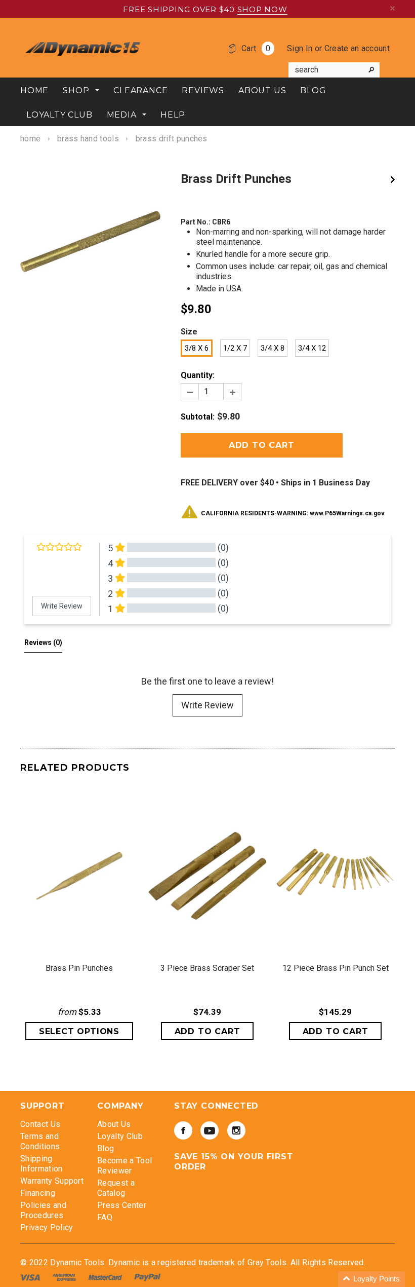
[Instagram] (236, 1130)
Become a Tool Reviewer (124, 1166)
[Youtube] (209, 1130)
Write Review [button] (61, 606)
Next (393, 179)
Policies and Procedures (43, 1210)
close (392, 8)
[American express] (65, 1276)
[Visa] (31, 1276)
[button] (371, 1279)
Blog (105, 1148)
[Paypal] (147, 1276)
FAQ (104, 1217)
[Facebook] (183, 1130)
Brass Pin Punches (79, 968)
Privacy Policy (46, 1227)
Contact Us (40, 1124)
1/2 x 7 (235, 348)
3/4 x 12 (312, 348)
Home (30, 138)
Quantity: (198, 375)
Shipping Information (41, 1164)
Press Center (121, 1205)
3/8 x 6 (197, 348)
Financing (37, 1193)
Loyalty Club (120, 1136)
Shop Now (262, 9)
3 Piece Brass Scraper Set (207, 968)
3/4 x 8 (272, 348)
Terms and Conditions (40, 1141)
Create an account (357, 48)
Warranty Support (52, 1181)
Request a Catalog (116, 1188)
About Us (114, 1124)
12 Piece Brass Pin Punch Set (335, 968)
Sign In (299, 48)
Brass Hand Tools (88, 138)
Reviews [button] (43, 642)
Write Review (207, 705)
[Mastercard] (106, 1276)
